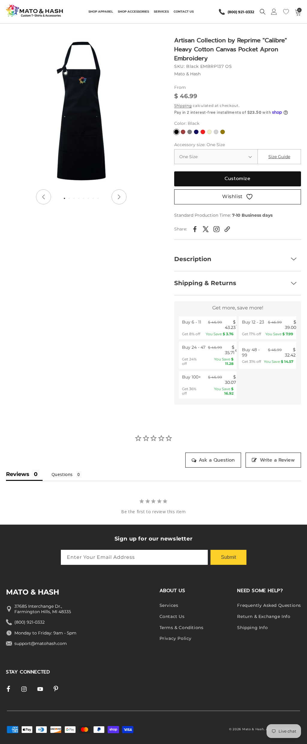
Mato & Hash (253, 729)
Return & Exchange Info (263, 616)
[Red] (203, 132)
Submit (228, 557)
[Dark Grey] (189, 132)
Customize (237, 178)
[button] (100, 11)
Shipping (183, 105)
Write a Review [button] (277, 460)
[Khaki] (222, 132)
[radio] (208, 327)
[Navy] (196, 132)
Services (168, 605)
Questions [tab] (62, 474)
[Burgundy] (183, 132)
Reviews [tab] (17, 474)
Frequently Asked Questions (269, 605)
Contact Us (172, 616)
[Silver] (216, 132)
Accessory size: (199, 144)
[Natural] (209, 132)
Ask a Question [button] (217, 460)
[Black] (176, 132)
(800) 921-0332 (241, 12)
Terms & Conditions (181, 627)
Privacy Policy (175, 638)
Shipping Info (252, 627)
